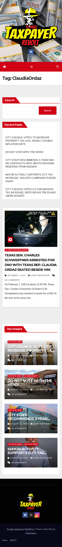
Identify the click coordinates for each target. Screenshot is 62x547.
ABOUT (13, 540)
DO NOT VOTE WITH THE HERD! (24, 152)
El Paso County (31, 376)
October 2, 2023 (17, 275)
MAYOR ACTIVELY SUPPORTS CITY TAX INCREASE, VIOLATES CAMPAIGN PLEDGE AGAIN (30, 178)
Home (4, 540)
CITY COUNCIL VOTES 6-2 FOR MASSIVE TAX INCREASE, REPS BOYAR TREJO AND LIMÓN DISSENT (30, 192)
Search (10, 100)
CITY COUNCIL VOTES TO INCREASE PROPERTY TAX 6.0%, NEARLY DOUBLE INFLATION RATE (29, 140)
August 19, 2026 (19, 356)
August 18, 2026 (19, 424)
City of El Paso (15, 342)
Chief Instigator (40, 275)
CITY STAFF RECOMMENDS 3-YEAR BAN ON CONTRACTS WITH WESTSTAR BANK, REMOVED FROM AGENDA (30, 163)
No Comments (12, 280)
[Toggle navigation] (31, 66)
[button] (57, 66)
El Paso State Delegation (17, 250)
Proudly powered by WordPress (21, 529)
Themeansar (30, 533)
